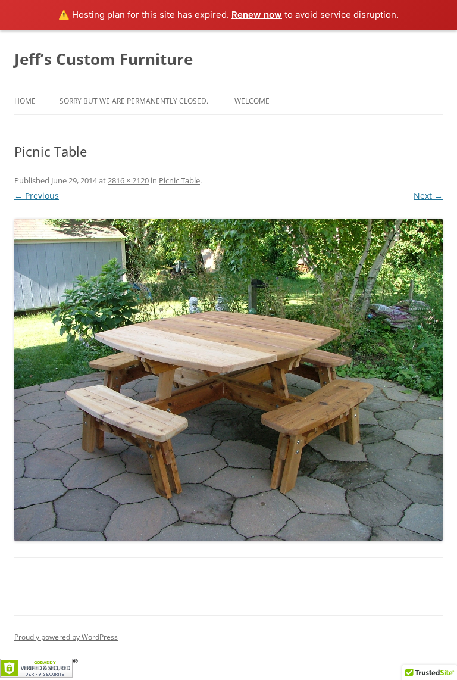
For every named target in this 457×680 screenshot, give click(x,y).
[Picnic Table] (228, 380)
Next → (428, 195)
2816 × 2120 (128, 180)
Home (25, 101)
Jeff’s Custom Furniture (103, 59)
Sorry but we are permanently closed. (134, 101)
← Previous (36, 195)
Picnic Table (179, 180)
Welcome (252, 101)
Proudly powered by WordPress (66, 637)
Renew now (256, 14)
